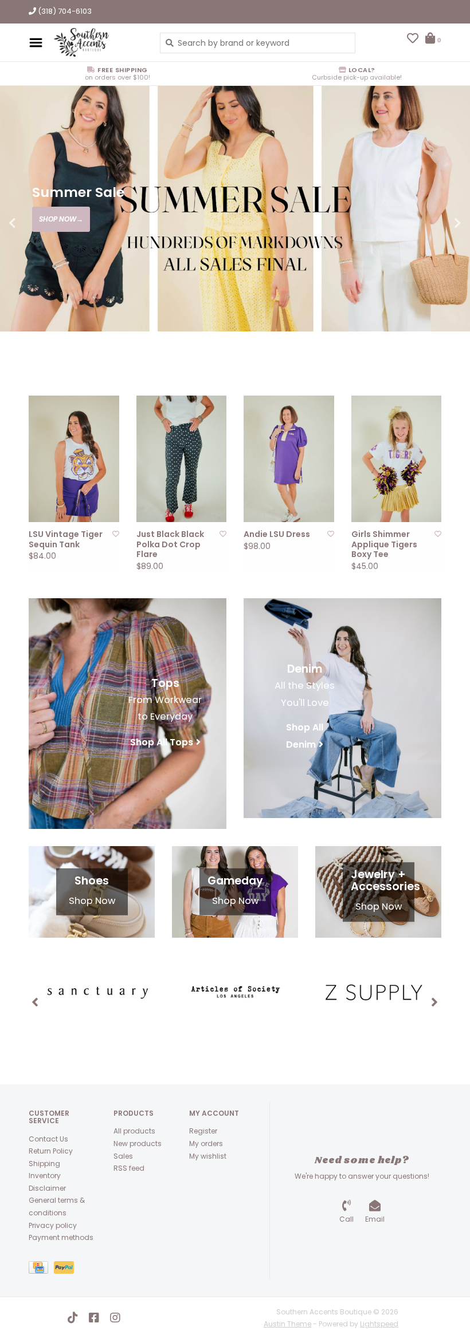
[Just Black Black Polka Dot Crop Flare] (181, 459)
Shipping (44, 1163)
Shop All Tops (161, 742)
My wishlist (207, 1156)
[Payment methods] (41, 1269)
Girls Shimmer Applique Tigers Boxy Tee (384, 545)
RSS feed (128, 1168)
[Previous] (35, 1002)
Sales (123, 1156)
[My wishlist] (412, 39)
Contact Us (48, 1139)
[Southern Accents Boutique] (98, 42)
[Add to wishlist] (115, 534)
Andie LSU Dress (277, 535)
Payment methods (61, 1237)
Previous (37, 223)
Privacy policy (53, 1225)
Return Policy (51, 1151)
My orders (206, 1143)
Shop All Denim (304, 736)
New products (137, 1143)
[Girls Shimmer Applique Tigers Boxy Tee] (396, 459)
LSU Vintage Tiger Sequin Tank (66, 540)
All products (134, 1131)
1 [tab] (378, 342)
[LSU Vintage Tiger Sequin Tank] (74, 459)
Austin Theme (287, 1324)
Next (432, 223)
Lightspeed (379, 1324)
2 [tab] (410, 342)
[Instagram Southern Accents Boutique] (115, 1318)
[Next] (434, 1002)
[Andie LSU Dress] (289, 459)
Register (203, 1131)
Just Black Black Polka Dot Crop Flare (170, 545)
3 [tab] (442, 342)
